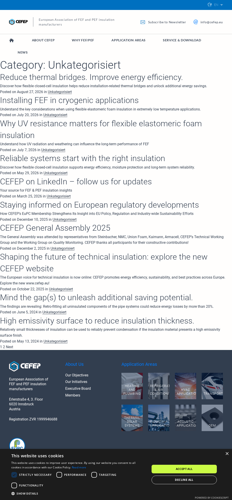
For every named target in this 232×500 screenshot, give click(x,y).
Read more (79, 467)
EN (216, 5)
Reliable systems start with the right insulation (82, 158)
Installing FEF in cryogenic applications (69, 100)
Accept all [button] (184, 469)
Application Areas (128, 40)
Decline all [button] (184, 480)
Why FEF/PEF (83, 40)
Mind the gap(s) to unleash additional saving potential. (96, 297)
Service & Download (182, 40)
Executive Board (78, 388)
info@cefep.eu (212, 22)
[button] (78, 494)
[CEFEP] (11, 40)
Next (9, 347)
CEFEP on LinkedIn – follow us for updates (76, 181)
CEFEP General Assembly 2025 (55, 228)
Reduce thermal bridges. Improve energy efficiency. (91, 77)
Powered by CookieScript (212, 497)
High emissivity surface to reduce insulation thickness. (97, 321)
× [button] (227, 453)
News (23, 52)
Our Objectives (76, 375)
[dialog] (116, 474)
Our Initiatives (76, 382)
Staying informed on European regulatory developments (99, 205)
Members (72, 395)
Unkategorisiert (60, 92)
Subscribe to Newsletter (167, 22)
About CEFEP (43, 40)
